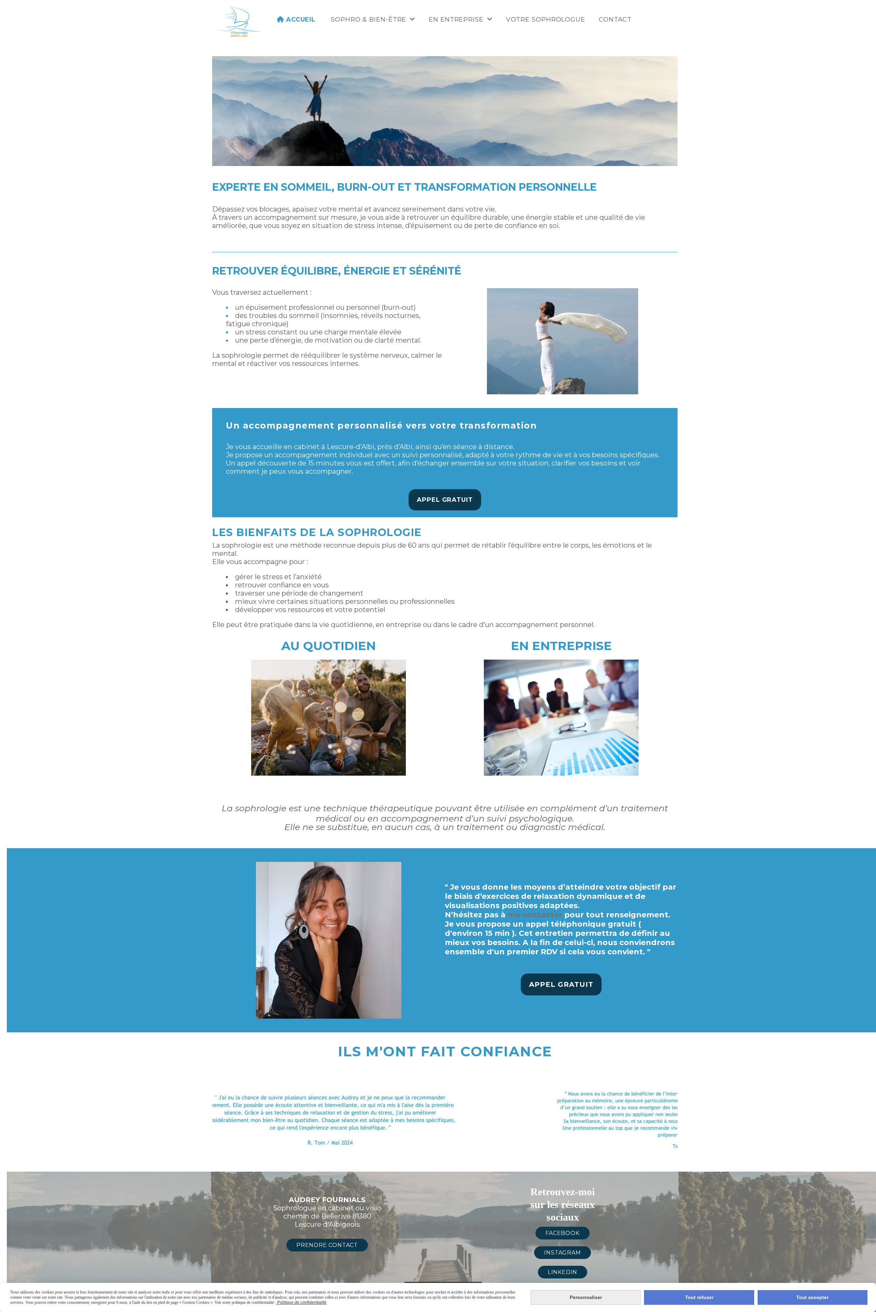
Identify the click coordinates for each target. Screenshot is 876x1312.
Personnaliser (586, 1297)
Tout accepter (812, 1297)
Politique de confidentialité (301, 1302)
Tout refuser (699, 1297)
